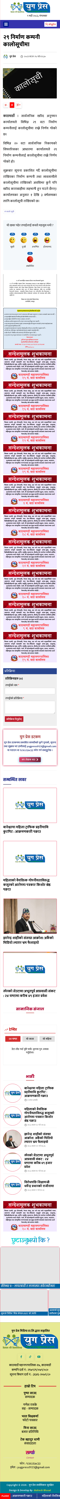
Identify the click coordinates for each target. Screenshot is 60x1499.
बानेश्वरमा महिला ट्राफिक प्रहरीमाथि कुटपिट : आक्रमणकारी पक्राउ (25, 829)
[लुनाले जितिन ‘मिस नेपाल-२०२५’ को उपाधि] (24, 1302)
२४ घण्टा (13, 1039)
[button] (50, 24)
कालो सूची (10, 211)
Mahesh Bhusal (42, 1490)
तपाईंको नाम (12, 685)
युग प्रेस (12, 56)
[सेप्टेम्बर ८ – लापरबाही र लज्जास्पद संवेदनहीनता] (30, 1268)
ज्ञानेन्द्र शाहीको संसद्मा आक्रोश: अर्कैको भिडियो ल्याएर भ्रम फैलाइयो (28, 940)
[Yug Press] (30, 7)
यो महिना (47, 1039)
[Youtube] (38, 1357)
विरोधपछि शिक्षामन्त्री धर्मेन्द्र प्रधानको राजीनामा (39, 1184)
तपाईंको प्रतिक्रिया (14, 698)
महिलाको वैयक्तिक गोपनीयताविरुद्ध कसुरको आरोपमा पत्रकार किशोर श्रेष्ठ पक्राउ (27, 885)
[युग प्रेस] (6, 56)
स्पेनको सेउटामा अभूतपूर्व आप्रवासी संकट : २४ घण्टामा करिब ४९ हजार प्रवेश (29, 993)
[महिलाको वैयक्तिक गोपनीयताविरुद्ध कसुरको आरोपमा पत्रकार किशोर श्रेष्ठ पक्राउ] (30, 858)
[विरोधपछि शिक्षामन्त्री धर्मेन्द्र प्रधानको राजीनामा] (12, 1185)
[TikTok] (30, 1357)
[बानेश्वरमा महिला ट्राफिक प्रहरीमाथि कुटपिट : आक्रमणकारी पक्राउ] (30, 805)
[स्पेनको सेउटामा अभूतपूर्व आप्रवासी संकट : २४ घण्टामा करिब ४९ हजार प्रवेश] (30, 969)
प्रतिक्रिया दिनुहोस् (14, 719)
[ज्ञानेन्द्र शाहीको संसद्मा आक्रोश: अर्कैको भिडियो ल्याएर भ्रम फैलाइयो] (30, 916)
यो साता (30, 1039)
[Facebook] (21, 1357)
